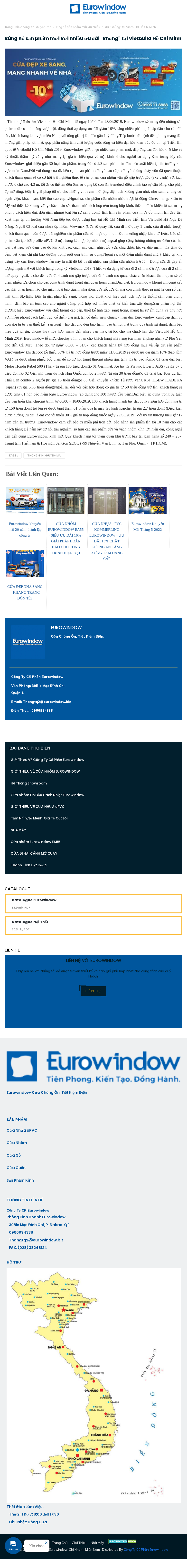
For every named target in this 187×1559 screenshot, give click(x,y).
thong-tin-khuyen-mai (36, 27)
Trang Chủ (12, 27)
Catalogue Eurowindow (34, 900)
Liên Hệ (93, 991)
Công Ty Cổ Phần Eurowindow (37, 676)
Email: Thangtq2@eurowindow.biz (41, 701)
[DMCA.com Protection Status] (123, 1543)
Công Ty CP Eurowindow (28, 1210)
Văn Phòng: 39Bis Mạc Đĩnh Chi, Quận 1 (38, 689)
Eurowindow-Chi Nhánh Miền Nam (74, 1549)
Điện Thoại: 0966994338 (32, 710)
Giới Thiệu (79, 1543)
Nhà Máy (97, 1543)
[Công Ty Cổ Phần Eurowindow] (94, 1502)
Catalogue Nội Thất (30, 921)
